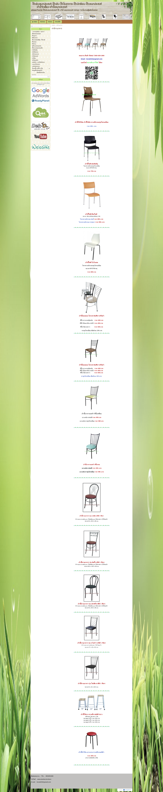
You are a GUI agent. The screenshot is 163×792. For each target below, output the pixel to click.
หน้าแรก (53, 25)
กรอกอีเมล (34, 75)
